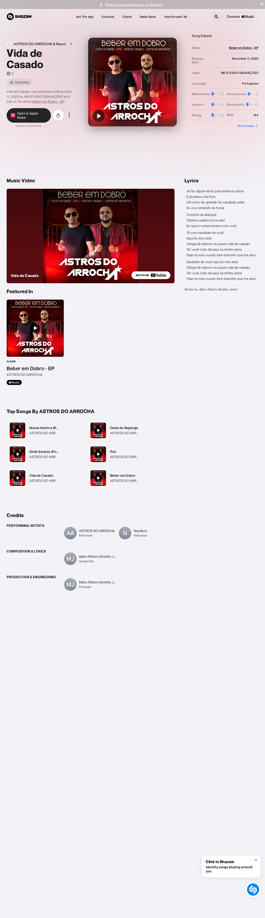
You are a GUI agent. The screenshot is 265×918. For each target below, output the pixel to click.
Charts (127, 16)
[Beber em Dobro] (125, 478)
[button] (261, 4)
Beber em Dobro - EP (49, 101)
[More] (76, 430)
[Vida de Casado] (98, 116)
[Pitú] (125, 454)
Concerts (108, 16)
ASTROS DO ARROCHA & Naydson (55, 457)
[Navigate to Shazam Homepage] (19, 16)
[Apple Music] (14, 382)
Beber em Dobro (122, 475)
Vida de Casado (41, 475)
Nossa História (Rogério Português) (56, 428)
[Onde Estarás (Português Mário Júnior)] (44, 454)
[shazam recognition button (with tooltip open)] (253, 889)
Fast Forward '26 (176, 16)
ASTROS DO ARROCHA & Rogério (55, 433)
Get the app (85, 16)
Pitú (113, 452)
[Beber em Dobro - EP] (35, 342)
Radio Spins (148, 16)
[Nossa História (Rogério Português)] (44, 430)
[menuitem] (85, 17)
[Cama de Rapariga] (125, 430)
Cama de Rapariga (124, 428)
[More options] (69, 115)
